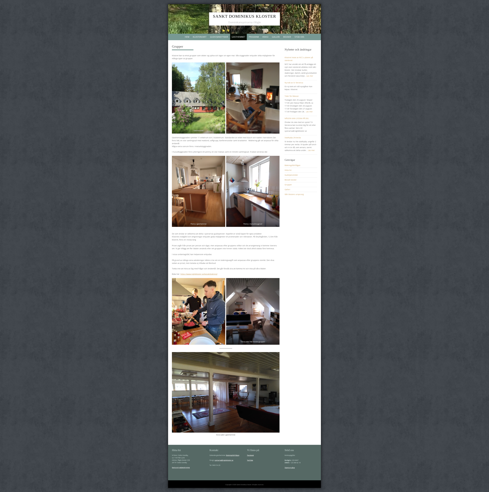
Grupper (288, 184)
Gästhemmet (238, 36)
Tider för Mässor (292, 96)
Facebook (250, 455)
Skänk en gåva (290, 468)
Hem (187, 36)
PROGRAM (254, 36)
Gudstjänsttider (219, 36)
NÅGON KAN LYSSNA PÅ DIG (297, 118)
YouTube (250, 460)
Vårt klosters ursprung (294, 194)
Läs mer (309, 76)
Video (265, 36)
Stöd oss (299, 36)
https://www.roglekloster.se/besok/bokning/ (199, 274)
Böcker (287, 36)
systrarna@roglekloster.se (224, 460)
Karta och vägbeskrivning (181, 467)
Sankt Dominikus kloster (244, 16)
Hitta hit (288, 170)
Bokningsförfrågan (292, 165)
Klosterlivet (199, 36)
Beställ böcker (291, 180)
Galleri (276, 36)
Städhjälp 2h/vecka (293, 137)
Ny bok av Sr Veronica (294, 82)
